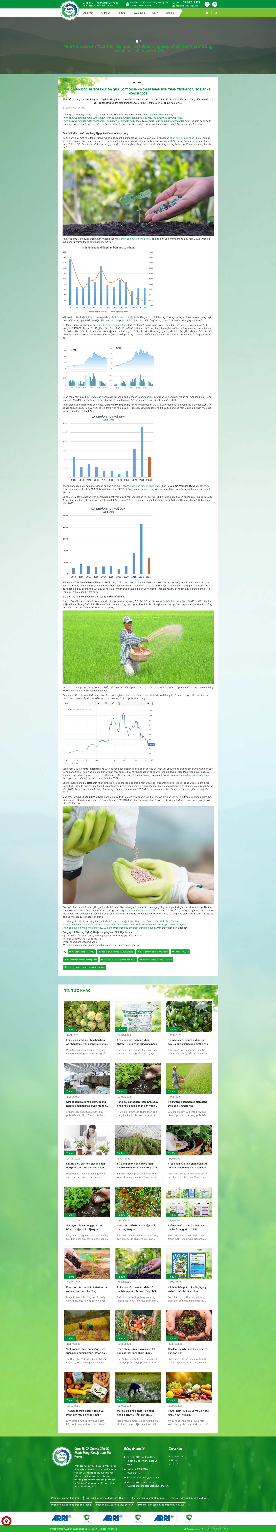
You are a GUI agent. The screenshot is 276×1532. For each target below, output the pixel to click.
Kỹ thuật (105, 13)
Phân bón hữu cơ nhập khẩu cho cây (124, 120)
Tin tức (121, 13)
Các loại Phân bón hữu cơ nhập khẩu (162, 117)
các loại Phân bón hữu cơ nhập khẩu (189, 1498)
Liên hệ (170, 13)
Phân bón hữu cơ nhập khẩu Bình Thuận (84, 117)
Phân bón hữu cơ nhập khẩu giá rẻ (124, 117)
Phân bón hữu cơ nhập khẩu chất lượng (83, 120)
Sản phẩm (88, 13)
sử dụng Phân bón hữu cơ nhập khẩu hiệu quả (161, 1504)
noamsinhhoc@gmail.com (187, 6)
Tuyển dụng (138, 13)
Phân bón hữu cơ (181, 952)
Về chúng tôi (177, 1456)
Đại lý (155, 13)
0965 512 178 (191, 2)
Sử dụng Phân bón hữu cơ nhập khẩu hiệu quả (169, 120)
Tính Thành (111, 1529)
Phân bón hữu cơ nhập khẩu (157, 114)
